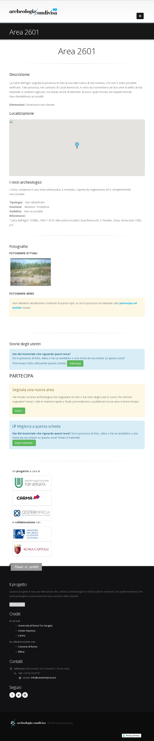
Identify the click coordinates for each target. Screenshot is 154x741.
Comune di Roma (27, 646)
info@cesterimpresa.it (43, 677)
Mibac (21, 651)
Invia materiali (23, 443)
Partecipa (75, 363)
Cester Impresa (26, 630)
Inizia (18, 410)
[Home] (33, 11)
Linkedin (25, 695)
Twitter (18, 695)
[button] (77, 145)
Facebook (12, 695)
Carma (21, 635)
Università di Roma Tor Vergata (35, 625)
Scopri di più (17, 604)
